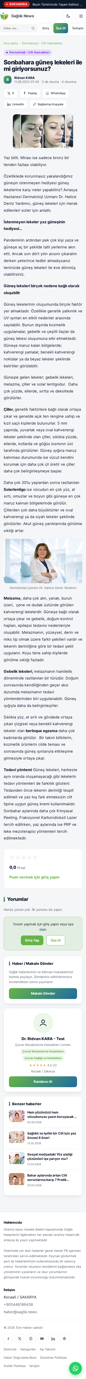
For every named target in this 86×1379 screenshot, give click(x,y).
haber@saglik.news (20, 1312)
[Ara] (33, 28)
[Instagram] (30, 1338)
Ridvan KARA (24, 78)
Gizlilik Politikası (15, 1366)
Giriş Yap (32, 940)
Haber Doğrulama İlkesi (20, 1357)
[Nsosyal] (64, 1338)
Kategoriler (28, 1349)
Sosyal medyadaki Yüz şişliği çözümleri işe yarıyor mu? (49, 1156)
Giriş (45, 28)
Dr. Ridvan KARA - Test (43, 1038)
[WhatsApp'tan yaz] (75, 1368)
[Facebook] (8, 1338)
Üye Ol (61, 28)
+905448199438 (18, 1304)
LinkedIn (18, 104)
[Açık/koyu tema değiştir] (68, 16)
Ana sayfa (11, 43)
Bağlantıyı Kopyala (50, 104)
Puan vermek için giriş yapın (34, 877)
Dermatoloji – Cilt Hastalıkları (42, 43)
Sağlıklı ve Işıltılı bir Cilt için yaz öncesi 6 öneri (51, 1135)
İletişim (77, 28)
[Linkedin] (53, 1338)
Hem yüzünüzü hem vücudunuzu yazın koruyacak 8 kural (51, 1114)
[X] (19, 1338)
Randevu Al (43, 1082)
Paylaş (32, 93)
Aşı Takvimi (47, 1349)
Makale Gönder (43, 993)
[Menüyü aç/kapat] (81, 16)
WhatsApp (58, 93)
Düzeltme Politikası (53, 1357)
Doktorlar (10, 1349)
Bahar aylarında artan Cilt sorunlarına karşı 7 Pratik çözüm (47, 1177)
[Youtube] (42, 1338)
